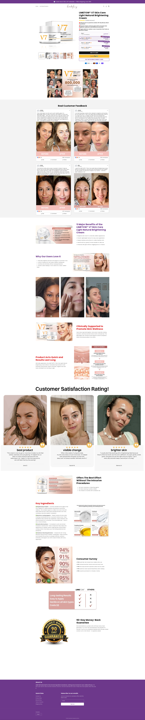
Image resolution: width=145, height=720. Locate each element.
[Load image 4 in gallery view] (63, 55)
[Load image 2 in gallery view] (49, 55)
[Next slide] (108, 297)
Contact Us (38, 696)
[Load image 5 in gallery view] (70, 55)
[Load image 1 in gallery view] (41, 55)
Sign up (72, 704)
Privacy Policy (39, 698)
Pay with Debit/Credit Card (94, 59)
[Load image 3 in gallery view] (56, 55)
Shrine (78, 718)
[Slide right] (75, 55)
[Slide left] (37, 55)
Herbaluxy (70, 718)
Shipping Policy (39, 704)
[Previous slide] (37, 297)
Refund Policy (39, 700)
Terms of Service (39, 702)
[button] (104, 6)
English (38, 714)
